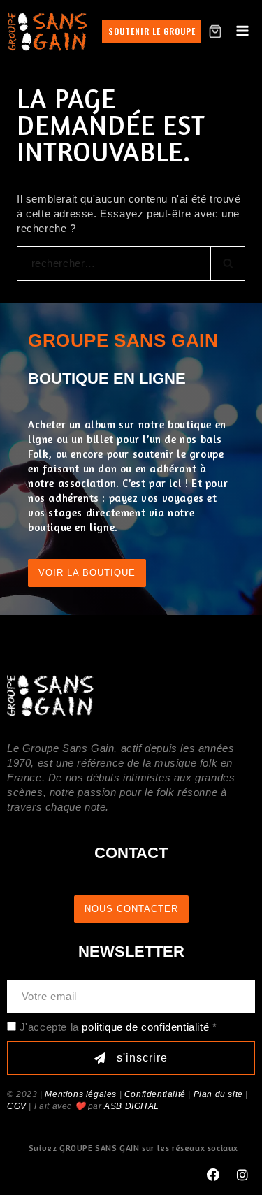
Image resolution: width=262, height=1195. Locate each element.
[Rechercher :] (131, 263)
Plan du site (218, 1094)
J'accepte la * (118, 1027)
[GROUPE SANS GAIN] (48, 31)
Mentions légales (81, 1094)
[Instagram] (242, 1175)
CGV (17, 1106)
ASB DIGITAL (131, 1106)
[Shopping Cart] (215, 31)
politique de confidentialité (145, 1027)
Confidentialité (155, 1094)
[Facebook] (213, 1175)
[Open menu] (242, 31)
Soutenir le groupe (152, 31)
